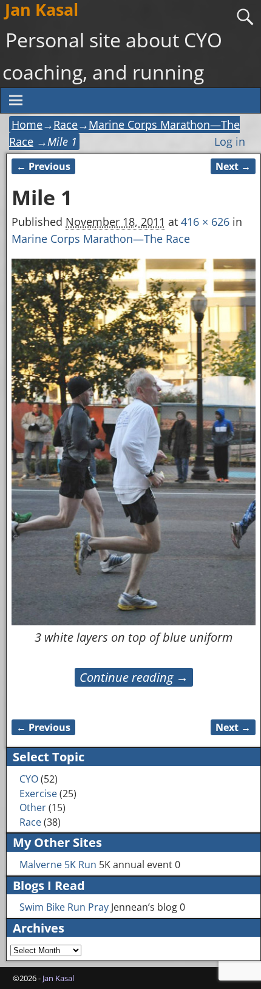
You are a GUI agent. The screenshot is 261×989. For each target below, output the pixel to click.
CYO (28, 779)
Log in (229, 141)
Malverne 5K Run (58, 864)
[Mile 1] (133, 442)
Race (65, 124)
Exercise (38, 793)
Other (32, 807)
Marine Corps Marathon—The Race (101, 238)
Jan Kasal (58, 978)
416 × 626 (205, 221)
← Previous (43, 166)
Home (27, 124)
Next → (233, 166)
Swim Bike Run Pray (64, 907)
